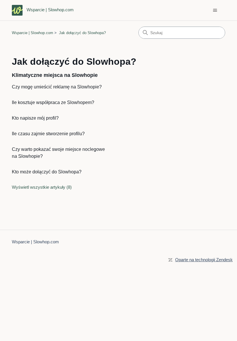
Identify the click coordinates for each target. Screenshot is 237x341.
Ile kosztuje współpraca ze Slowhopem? (53, 102)
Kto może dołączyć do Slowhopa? (47, 171)
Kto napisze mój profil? (35, 118)
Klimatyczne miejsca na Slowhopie (55, 75)
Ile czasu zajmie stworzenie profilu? (48, 133)
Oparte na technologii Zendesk (204, 259)
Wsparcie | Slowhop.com (32, 33)
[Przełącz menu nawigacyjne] (215, 10)
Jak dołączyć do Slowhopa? (82, 33)
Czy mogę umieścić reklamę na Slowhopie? (57, 86)
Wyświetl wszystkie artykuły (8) (42, 187)
